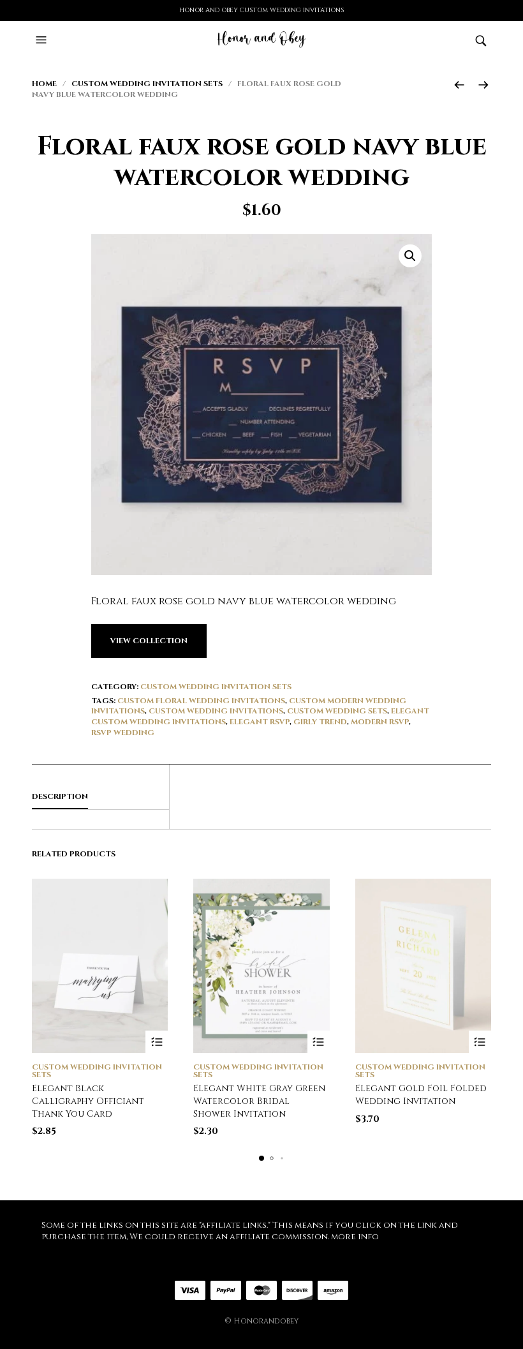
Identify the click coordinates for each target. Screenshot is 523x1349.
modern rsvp (380, 722)
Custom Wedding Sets (337, 711)
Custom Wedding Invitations (216, 711)
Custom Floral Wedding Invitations (201, 701)
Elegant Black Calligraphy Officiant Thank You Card (88, 1100)
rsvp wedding (122, 732)
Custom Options (156, 1042)
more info (355, 1236)
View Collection (149, 641)
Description (60, 796)
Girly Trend (320, 722)
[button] (42, 40)
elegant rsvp (260, 722)
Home (44, 83)
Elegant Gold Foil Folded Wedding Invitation (421, 1094)
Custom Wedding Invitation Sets (147, 83)
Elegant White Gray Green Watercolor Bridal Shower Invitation (259, 1100)
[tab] (100, 797)
